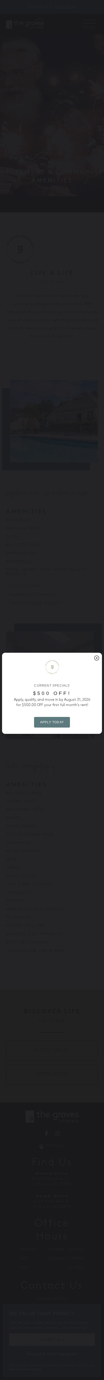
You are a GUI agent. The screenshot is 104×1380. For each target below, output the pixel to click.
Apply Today (52, 722)
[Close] (97, 658)
